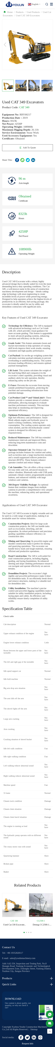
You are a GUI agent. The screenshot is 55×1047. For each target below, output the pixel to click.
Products (20, 12)
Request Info (27, 1043)
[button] (50, 45)
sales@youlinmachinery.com (22, 958)
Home (10, 12)
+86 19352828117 (15, 953)
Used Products (33, 12)
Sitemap (34, 1029)
